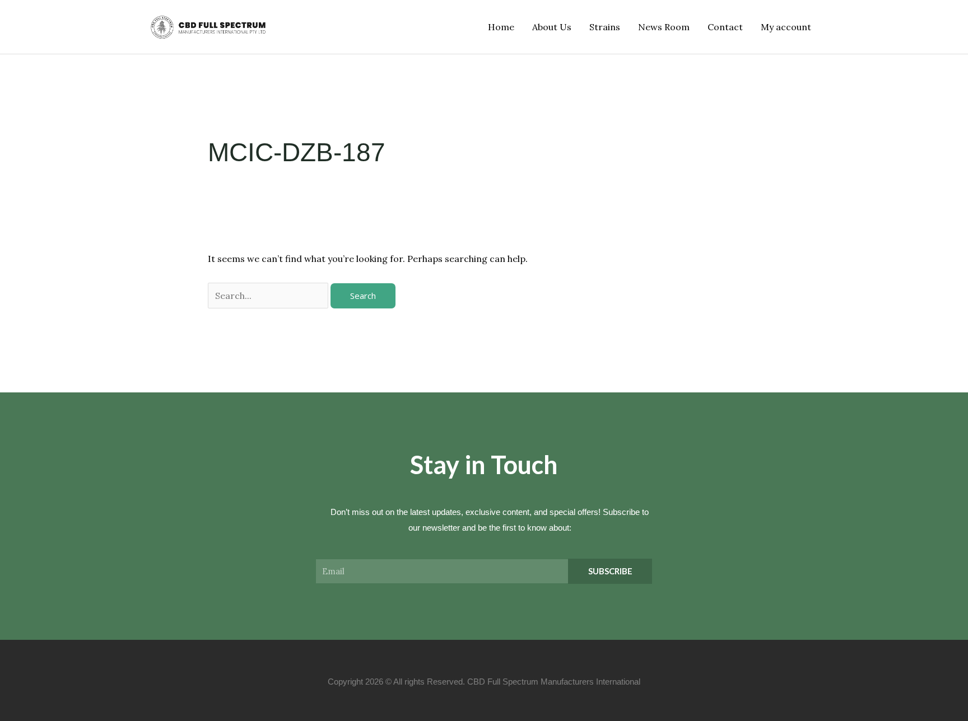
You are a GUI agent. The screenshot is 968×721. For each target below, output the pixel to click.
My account (786, 26)
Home (501, 26)
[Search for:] (269, 295)
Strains (604, 26)
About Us (551, 26)
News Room (664, 26)
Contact (725, 26)
